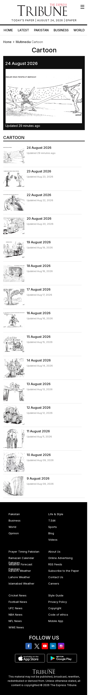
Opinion (14, 533)
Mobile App (55, 621)
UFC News (15, 608)
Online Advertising (60, 558)
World (79, 30)
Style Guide (55, 595)
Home (8, 30)
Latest (23, 30)
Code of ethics (58, 614)
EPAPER (71, 20)
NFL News (15, 621)
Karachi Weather (20, 570)
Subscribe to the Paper (63, 570)
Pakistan (41, 30)
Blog (51, 533)
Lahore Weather (19, 577)
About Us (54, 551)
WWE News (16, 627)
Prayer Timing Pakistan (24, 551)
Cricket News (17, 595)
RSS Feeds (55, 564)
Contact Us (55, 577)
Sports (52, 527)
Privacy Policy (57, 601)
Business (61, 30)
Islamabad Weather (21, 583)
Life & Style (55, 514)
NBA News (15, 614)
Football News (18, 601)
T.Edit (52, 520)
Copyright (54, 608)
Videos (52, 539)
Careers (53, 583)
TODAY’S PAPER (23, 20)
